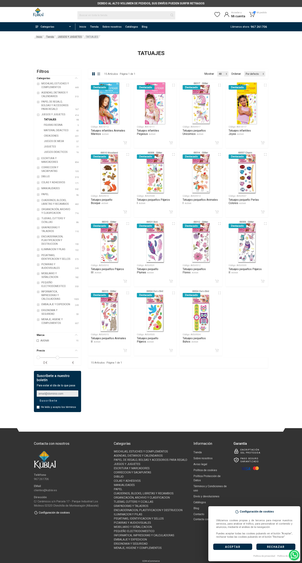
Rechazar (276, 547)
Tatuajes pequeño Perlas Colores (244, 201)
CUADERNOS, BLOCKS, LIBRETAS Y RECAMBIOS (144, 493)
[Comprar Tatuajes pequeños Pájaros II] (263, 281)
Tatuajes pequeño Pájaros (147, 340)
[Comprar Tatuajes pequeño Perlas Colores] (263, 212)
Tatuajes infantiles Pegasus (148, 132)
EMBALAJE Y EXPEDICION (130, 539)
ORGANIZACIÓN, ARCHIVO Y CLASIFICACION (142, 497)
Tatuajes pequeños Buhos (194, 340)
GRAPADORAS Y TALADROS (131, 506)
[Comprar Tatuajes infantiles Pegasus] (171, 143)
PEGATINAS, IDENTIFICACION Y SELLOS (139, 518)
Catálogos (131, 26)
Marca (40, 335)
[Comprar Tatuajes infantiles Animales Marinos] (125, 143)
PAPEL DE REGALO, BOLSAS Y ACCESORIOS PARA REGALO (150, 460)
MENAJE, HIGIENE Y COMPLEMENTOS (138, 548)
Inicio (82, 26)
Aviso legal (200, 464)
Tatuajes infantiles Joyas (240, 132)
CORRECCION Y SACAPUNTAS (132, 472)
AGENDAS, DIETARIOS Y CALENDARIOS (138, 455)
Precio (41, 350)
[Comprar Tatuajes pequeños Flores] (217, 281)
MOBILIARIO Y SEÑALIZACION (133, 527)
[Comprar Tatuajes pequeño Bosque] (125, 212)
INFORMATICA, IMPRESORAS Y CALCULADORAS (144, 535)
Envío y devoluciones (206, 496)
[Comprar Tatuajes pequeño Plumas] (171, 281)
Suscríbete (48, 400)
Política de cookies (286, 556)
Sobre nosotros (111, 26)
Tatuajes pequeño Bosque (101, 201)
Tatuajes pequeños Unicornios (194, 132)
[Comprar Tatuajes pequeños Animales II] (125, 350)
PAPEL (118, 489)
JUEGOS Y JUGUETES (70, 36)
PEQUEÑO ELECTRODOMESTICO (134, 531)
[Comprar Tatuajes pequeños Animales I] (217, 212)
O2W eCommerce (151, 561)
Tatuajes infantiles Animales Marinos (108, 132)
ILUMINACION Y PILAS (128, 514)
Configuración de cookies (54, 512)
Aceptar (232, 547)
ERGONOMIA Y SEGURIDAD (131, 543)
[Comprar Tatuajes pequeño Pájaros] (171, 350)
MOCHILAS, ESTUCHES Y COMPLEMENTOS (141, 451)
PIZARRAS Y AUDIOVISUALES (132, 522)
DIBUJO (119, 476)
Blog (144, 26)
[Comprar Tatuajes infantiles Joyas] (263, 143)
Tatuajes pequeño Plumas (147, 270)
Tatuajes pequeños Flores (194, 270)
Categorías (43, 78)
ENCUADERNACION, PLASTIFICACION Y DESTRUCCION (148, 510)
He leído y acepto (58, 407)
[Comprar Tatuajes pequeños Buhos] (217, 350)
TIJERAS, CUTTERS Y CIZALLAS (133, 501)
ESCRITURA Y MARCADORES (132, 468)
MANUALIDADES (124, 485)
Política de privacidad (264, 556)
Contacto (198, 514)
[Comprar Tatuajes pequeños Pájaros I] (171, 212)
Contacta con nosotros (207, 519)
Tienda (94, 26)
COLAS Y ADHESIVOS (127, 480)
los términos (69, 407)
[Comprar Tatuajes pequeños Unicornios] (217, 143)
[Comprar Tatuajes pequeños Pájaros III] (125, 281)
